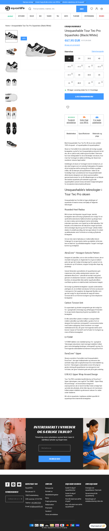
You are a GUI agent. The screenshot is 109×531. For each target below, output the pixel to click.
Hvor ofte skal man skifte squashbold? (73, 506)
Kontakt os (48, 491)
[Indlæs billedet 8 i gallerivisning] (11, 144)
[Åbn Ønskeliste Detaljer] (91, 9)
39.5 (89, 59)
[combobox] (54, 9)
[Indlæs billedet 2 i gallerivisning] (11, 52)
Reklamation (49, 504)
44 (79, 75)
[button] (101, 9)
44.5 (89, 75)
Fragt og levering (51, 501)
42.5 (101, 68)
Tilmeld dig (54, 459)
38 (69, 59)
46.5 (79, 83)
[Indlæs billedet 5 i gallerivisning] (11, 98)
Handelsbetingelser (51, 495)
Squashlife (51, 527)
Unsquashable (73, 26)
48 (91, 84)
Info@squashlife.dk (36, 506)
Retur (47, 498)
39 (79, 59)
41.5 (81, 68)
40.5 (71, 68)
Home (7, 26)
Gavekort (48, 511)
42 (91, 68)
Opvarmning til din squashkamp (91, 494)
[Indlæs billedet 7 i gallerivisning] (11, 128)
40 (99, 59)
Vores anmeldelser (51, 514)
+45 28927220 (36, 503)
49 (101, 84)
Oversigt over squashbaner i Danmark (93, 489)
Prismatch (48, 508)
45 (99, 75)
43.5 (71, 76)
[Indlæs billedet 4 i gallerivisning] (11, 82)
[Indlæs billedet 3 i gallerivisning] (11, 67)
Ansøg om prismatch (72, 45)
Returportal (49, 488)
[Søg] (30, 9)
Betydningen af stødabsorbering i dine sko (94, 500)
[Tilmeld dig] (21, 499)
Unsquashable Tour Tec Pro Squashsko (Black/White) (31, 26)
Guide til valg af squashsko (70, 494)
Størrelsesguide (98, 51)
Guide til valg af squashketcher (70, 489)
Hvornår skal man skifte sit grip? (73, 500)
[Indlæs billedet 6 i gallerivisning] (11, 113)
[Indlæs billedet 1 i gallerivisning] (11, 36)
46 (71, 84)
